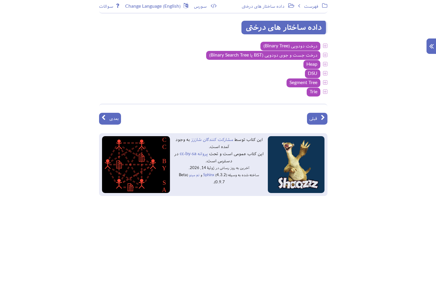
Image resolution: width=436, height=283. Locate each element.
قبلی (315, 118)
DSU (312, 73)
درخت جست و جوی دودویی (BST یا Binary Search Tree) (263, 55)
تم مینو (194, 175)
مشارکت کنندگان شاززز (211, 139)
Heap (311, 64)
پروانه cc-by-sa (193, 154)
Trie (313, 92)
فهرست (313, 6)
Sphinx (208, 175)
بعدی (112, 118)
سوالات (107, 6)
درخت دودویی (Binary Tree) (290, 46)
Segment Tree (303, 83)
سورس (202, 6)
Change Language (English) (154, 6)
